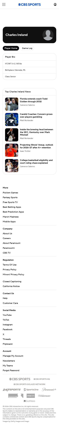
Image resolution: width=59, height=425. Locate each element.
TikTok (6, 320)
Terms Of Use (9, 264)
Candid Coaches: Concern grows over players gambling (36, 115)
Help (5, 298)
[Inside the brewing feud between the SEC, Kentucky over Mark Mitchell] (11, 134)
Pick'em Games (10, 192)
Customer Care (10, 303)
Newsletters (9, 360)
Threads (7, 339)
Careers (7, 238)
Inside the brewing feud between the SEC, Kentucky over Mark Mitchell (36, 132)
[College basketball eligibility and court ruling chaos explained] (11, 165)
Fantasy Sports (10, 197)
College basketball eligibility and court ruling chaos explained (36, 161)
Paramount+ (9, 248)
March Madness (11, 216)
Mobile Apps (9, 221)
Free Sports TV (10, 202)
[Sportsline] (31, 389)
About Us (7, 233)
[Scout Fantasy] (44, 395)
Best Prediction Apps (13, 212)
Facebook (7, 329)
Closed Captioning (12, 281)
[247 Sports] (12, 389)
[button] (4, 4)
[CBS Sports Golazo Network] (29, 384)
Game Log (27, 48)
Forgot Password (11, 370)
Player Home (11, 48)
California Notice (11, 286)
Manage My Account (13, 356)
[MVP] (31, 394)
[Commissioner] (15, 394)
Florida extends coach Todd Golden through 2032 (33, 100)
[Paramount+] (49, 389)
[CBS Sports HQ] (42, 378)
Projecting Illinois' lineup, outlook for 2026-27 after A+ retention (36, 146)
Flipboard (7, 344)
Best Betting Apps (12, 207)
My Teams (8, 365)
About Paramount (11, 243)
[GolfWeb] (29, 401)
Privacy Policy (9, 269)
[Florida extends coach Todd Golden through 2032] (11, 104)
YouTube (7, 315)
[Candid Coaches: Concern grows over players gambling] (11, 119)
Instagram (8, 324)
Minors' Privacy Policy (13, 274)
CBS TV (7, 252)
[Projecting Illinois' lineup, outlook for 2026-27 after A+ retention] (11, 150)
